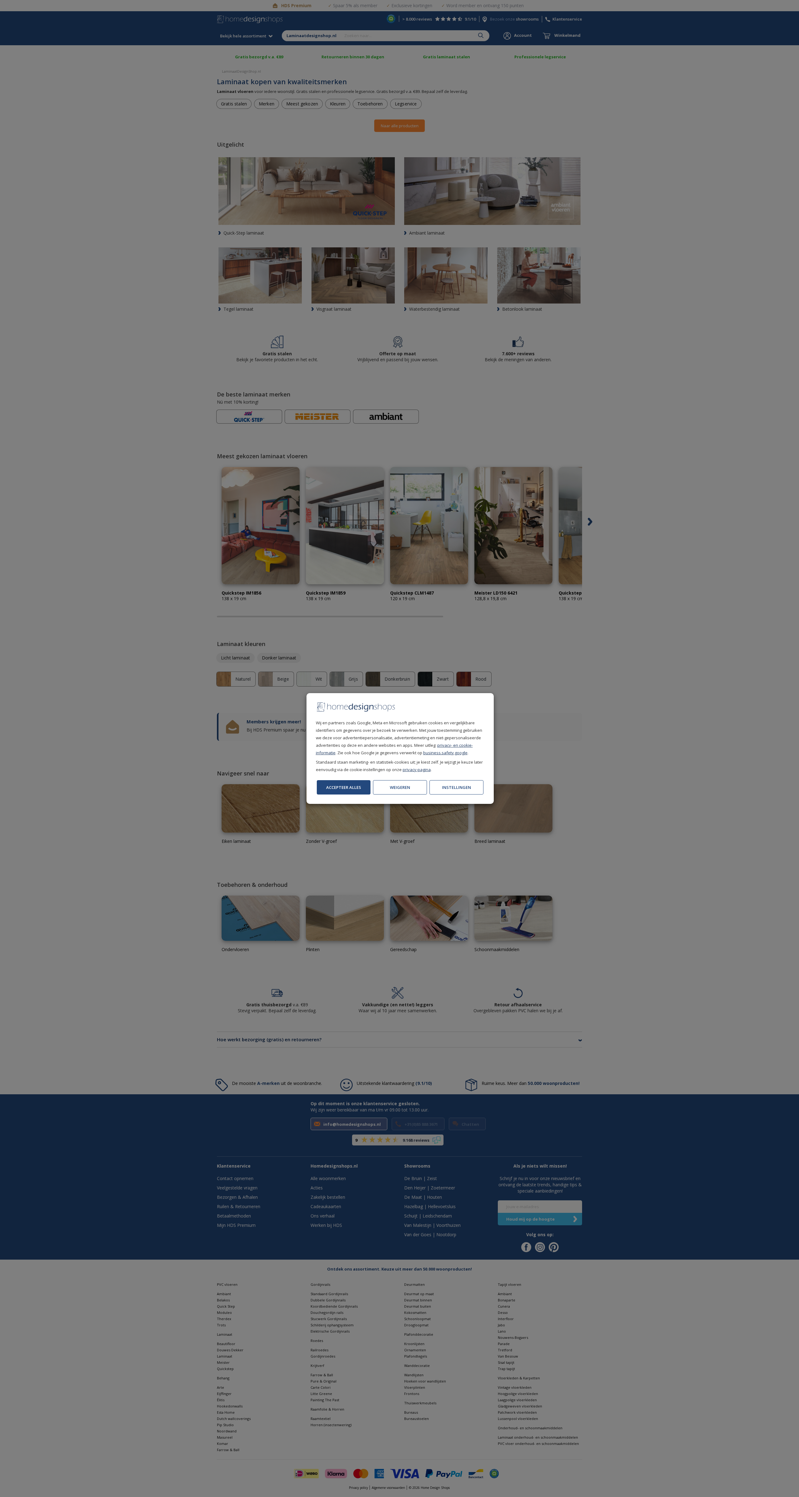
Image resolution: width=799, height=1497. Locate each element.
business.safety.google (445, 753)
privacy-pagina (417, 769)
